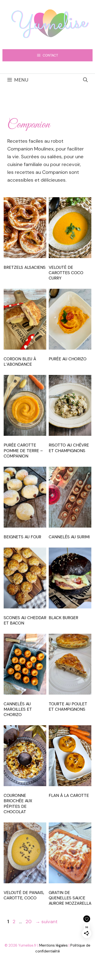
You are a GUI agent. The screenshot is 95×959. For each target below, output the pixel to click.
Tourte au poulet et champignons (68, 706)
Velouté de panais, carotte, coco (24, 895)
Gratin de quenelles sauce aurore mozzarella (70, 898)
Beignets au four (22, 537)
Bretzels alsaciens (25, 267)
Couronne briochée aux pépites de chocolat (18, 803)
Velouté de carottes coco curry (66, 273)
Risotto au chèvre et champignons (69, 447)
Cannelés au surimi (69, 537)
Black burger (63, 617)
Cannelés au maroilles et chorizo (18, 709)
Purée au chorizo (67, 359)
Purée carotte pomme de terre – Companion (23, 450)
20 (29, 921)
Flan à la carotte (69, 795)
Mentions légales (53, 945)
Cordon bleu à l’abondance (20, 361)
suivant (46, 921)
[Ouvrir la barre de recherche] (85, 80)
